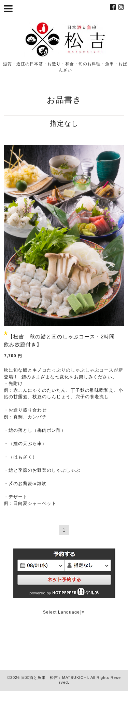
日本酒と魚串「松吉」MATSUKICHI (54, 677)
